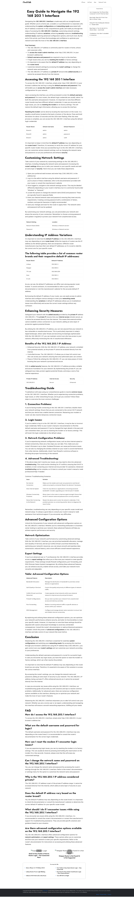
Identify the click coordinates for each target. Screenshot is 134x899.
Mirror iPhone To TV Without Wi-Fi (35, 868)
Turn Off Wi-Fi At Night (63, 875)
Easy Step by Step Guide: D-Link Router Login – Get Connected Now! (69, 872)
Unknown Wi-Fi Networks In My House (36, 875)
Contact (109, 894)
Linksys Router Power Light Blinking (35, 872)
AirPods (89, 2)
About (97, 894)
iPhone (83, 2)
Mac (95, 2)
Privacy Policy (103, 894)
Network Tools (102, 2)
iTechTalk (27, 2)
